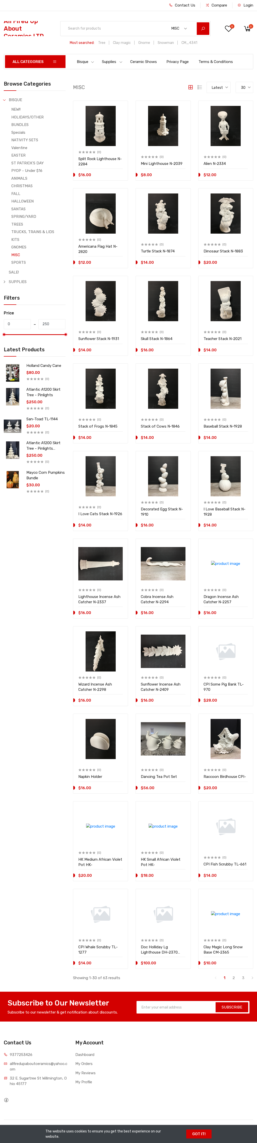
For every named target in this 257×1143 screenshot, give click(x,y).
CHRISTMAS (22, 186)
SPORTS (18, 262)
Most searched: (82, 43)
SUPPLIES (18, 282)
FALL (15, 193)
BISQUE (15, 100)
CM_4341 (189, 43)
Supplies (109, 61)
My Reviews (85, 1073)
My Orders (84, 1063)
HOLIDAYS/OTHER (27, 117)
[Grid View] (190, 87)
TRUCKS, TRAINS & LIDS (32, 232)
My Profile (83, 1082)
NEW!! (16, 109)
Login (247, 5)
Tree (101, 43)
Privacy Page (177, 61)
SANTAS (18, 209)
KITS (15, 239)
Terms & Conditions (216, 61)
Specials (18, 132)
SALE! (14, 272)
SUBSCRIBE (232, 1007)
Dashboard (84, 1054)
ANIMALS (19, 178)
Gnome (144, 43)
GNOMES (18, 247)
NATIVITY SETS (24, 140)
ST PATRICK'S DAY (27, 163)
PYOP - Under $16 (26, 170)
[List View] (200, 87)
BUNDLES (20, 124)
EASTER (18, 155)
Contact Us (184, 5)
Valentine (19, 148)
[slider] (4, 334)
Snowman (166, 43)
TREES (17, 224)
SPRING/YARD (23, 216)
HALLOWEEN (22, 201)
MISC (15, 255)
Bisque (82, 61)
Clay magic (122, 43)
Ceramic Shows (143, 61)
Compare (219, 5)
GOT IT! (199, 1134)
